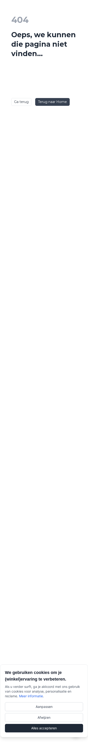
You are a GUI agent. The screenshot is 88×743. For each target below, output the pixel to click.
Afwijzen (44, 717)
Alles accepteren (44, 728)
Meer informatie (31, 696)
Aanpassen (44, 707)
